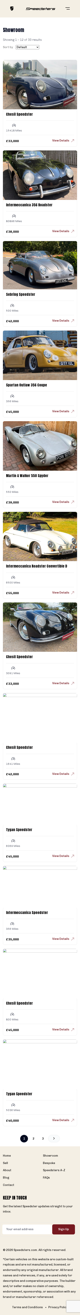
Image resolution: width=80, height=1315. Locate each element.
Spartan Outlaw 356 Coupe (26, 385)
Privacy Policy (58, 1307)
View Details (60, 140)
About (7, 1170)
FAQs (46, 1177)
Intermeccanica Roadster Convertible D (36, 566)
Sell (5, 1163)
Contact (8, 1185)
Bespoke (49, 1163)
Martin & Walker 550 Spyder (27, 475)
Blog (6, 1177)
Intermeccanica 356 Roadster (29, 204)
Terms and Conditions (27, 1307)
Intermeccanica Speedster (27, 912)
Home (7, 1155)
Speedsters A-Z (54, 1170)
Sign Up (63, 1229)
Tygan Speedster (19, 829)
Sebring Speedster (20, 294)
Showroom (50, 1155)
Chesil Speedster (19, 114)
